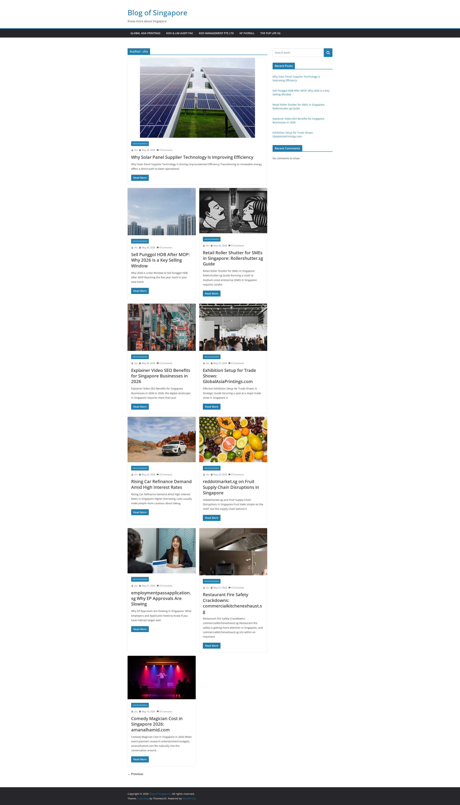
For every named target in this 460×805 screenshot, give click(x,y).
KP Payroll (247, 33)
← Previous (135, 774)
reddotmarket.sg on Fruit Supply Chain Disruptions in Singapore (231, 486)
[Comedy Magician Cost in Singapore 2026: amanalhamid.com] (162, 677)
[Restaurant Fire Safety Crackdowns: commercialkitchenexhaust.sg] (233, 551)
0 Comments (166, 150)
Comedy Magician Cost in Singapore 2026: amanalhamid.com (157, 723)
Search (328, 53)
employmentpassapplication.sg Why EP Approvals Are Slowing (161, 598)
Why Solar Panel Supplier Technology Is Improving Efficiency (192, 157)
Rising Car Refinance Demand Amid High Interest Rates (161, 484)
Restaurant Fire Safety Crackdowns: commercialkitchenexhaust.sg (232, 602)
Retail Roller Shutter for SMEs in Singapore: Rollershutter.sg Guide (233, 258)
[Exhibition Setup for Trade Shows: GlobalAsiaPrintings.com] (233, 327)
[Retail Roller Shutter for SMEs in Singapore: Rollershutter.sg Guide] (233, 210)
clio (135, 150)
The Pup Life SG (270, 33)
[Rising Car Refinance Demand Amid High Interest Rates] (162, 439)
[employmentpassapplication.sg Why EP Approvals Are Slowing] (162, 551)
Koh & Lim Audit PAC (179, 33)
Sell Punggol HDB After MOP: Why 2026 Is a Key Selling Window (160, 259)
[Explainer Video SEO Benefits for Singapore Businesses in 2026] (162, 327)
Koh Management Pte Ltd (216, 33)
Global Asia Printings (145, 33)
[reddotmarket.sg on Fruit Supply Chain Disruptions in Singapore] (233, 439)
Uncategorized (140, 143)
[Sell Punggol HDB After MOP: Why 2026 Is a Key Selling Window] (162, 211)
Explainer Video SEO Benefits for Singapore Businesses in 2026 (160, 375)
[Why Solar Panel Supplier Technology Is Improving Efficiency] (197, 98)
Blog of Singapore (157, 12)
